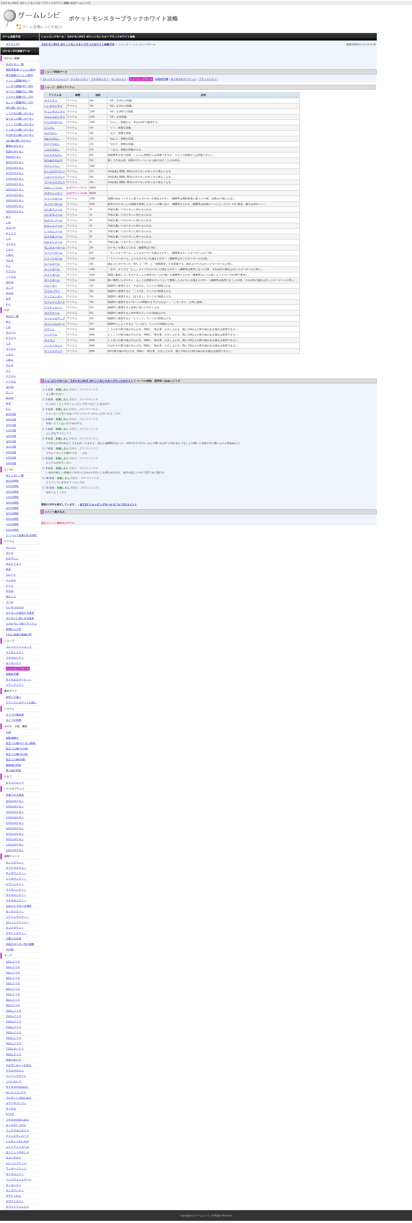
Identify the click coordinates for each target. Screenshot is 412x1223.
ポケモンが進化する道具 (20, 612)
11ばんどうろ (13, 1016)
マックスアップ (53, 351)
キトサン (49, 340)
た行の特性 (12, 497)
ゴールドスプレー (54, 182)
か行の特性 (12, 486)
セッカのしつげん (16, 1125)
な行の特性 (12, 502)
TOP (77, 44)
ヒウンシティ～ (15, 884)
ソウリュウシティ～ (17, 916)
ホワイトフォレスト (17, 1206)
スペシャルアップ (54, 318)
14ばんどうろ (13, 1032)
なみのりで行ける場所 (19, 905)
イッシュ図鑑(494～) (17, 80)
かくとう (11, 233)
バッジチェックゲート (19, 1179)
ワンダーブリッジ (16, 1168)
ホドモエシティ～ (16, 895)
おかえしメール (53, 242)
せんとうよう (13, 563)
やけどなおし (52, 144)
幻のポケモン (13, 156)
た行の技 (11, 430)
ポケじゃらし (52, 165)
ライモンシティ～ (16, 889)
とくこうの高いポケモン (20, 124)
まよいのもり (13, 1157)
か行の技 (11, 419)
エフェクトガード (54, 302)
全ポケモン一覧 (15, 64)
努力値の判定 (13, 770)
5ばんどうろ (13, 983)
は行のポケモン (15, 189)
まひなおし (50, 133)
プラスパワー (52, 291)
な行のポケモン (15, 184)
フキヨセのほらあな (17, 1119)
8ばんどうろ (13, 999)
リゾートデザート (16, 1075)
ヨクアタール (52, 312)
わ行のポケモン (15, 211)
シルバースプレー (54, 176)
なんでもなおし (53, 154)
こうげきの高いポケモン (20, 113)
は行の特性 (12, 508)
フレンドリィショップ (55, 79)
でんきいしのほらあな (19, 1097)
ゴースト (11, 243)
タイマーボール (53, 204)
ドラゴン (11, 271)
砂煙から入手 (13, 629)
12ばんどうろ (13, 1021)
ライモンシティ (79, 79)
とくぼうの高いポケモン (20, 129)
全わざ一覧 (12, 316)
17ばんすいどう (15, 1048)
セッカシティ (119, 79)
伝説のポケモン (15, 151)
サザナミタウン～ (16, 933)
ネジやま (11, 1108)
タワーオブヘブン (16, 1103)
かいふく (11, 547)
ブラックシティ (208, 79)
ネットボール (52, 269)
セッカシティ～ (15, 911)
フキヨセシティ (100, 79)
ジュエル (11, 580)
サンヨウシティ (15, 1190)
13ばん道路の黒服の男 (19, 634)
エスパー (11, 227)
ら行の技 (11, 457)
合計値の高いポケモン (19, 140)
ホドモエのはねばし (17, 1086)
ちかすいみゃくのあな (19, 1065)
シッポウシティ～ (16, 878)
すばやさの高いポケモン (20, 135)
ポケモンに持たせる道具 (20, 618)
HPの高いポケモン (16, 107)
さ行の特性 (12, 491)
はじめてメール (53, 209)
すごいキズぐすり (54, 111)
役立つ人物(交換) (16, 759)
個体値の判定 (13, 765)
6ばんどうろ (13, 988)
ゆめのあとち (13, 1059)
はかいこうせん (53, 187)
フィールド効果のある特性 (21, 535)
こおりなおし (52, 149)
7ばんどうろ (13, 994)
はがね (10, 282)
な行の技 (11, 436)
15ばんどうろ (13, 1037)
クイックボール (53, 198)
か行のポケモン (15, 167)
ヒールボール (52, 263)
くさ (8, 238)
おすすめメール (53, 236)
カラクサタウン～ (16, 867)
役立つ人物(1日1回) (17, 754)
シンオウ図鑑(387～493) (19, 86)
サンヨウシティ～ (16, 873)
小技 (8, 732)
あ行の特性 (12, 480)
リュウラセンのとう (17, 1130)
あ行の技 (11, 414)
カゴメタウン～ (15, 927)
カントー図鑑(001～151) (19, 102)
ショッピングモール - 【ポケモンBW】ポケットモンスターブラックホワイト (88, 380)
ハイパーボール (53, 258)
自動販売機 (161, 79)
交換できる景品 (15, 794)
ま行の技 (11, 446)
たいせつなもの (15, 607)
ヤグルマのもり (15, 1070)
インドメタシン (53, 345)
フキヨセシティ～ (16, 900)
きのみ (10, 591)
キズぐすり (50, 100)
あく (8, 216)
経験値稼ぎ (12, 737)
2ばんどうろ (13, 967)
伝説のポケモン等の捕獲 (20, 944)
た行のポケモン (15, 178)
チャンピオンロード (17, 1135)
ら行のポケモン (15, 206)
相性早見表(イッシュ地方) (21, 69)
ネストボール (52, 274)
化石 (8, 569)
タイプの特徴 (13, 720)
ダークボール (52, 280)
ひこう (10, 287)
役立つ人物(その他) (17, 748)
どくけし (49, 127)
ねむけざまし (52, 138)
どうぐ (10, 585)
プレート (11, 574)
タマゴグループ (15, 782)
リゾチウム (50, 334)
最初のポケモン (15, 145)
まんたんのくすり (54, 116)
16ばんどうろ (13, 1043)
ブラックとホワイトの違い (21, 702)
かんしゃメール (53, 225)
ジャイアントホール (17, 1146)
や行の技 (11, 452)
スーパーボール (53, 252)
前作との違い (13, 697)
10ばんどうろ (13, 1010)
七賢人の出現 (13, 938)
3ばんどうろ (13, 972)
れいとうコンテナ (16, 1092)
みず (8, 298)
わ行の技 (11, 463)
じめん (10, 254)
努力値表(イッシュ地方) (19, 75)
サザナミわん (13, 1195)
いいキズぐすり (53, 105)
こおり (10, 249)
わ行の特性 (12, 529)
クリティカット (53, 307)
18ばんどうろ (13, 1054)
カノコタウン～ (15, 862)
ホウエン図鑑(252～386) (19, 91)
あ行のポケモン (15, 162)
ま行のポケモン (15, 195)
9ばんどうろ (13, 1005)
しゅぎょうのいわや (17, 1141)
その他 (10, 949)
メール (10, 601)
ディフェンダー (53, 296)
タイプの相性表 (15, 714)
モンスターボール (54, 247)
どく (8, 265)
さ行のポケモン (15, 173)
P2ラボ (10, 1114)
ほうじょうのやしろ (17, 1152)
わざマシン (12, 558)
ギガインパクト (53, 193)
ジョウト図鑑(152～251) (19, 96)
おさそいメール (53, 220)
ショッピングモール (141, 79)
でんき (10, 260)
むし (8, 303)
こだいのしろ (13, 1081)
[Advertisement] (119, 56)
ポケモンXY (13, 44)
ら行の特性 (12, 524)
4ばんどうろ (13, 977)
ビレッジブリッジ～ (17, 922)
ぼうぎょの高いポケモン (20, 118)
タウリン (49, 329)
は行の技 (11, 441)
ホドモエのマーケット (183, 79)
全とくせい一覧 (15, 475)
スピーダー (50, 285)
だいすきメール (53, 214)
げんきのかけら (53, 122)
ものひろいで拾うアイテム (21, 623)
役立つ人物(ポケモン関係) (21, 743)
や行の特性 (12, 518)
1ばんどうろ (13, 961)
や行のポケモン (15, 200)
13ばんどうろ (13, 1027)
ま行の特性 (12, 513)
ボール (10, 552)
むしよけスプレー (54, 171)
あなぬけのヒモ (53, 160)
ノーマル (11, 276)
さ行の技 (11, 425)
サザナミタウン (15, 1201)
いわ (8, 222)
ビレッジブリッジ (16, 1163)
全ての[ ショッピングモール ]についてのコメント (108, 504)
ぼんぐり (11, 596)
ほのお (10, 293)
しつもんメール (53, 231)
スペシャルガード (54, 323)
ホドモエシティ (15, 1174)
